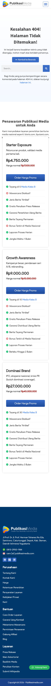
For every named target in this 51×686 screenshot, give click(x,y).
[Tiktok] (9, 560)
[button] (45, 4)
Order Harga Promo (25, 177)
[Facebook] (5, 560)
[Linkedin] (14, 560)
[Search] (46, 68)
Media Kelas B (28, 186)
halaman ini (25, 82)
